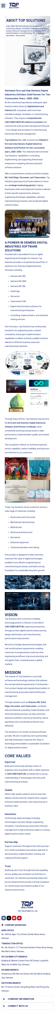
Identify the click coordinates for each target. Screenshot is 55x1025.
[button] (3, 6)
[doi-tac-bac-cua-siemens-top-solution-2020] (16, 491)
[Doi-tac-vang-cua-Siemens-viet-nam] (16, 468)
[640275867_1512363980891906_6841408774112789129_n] (39, 468)
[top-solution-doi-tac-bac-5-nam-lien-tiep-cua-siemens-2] (39, 491)
